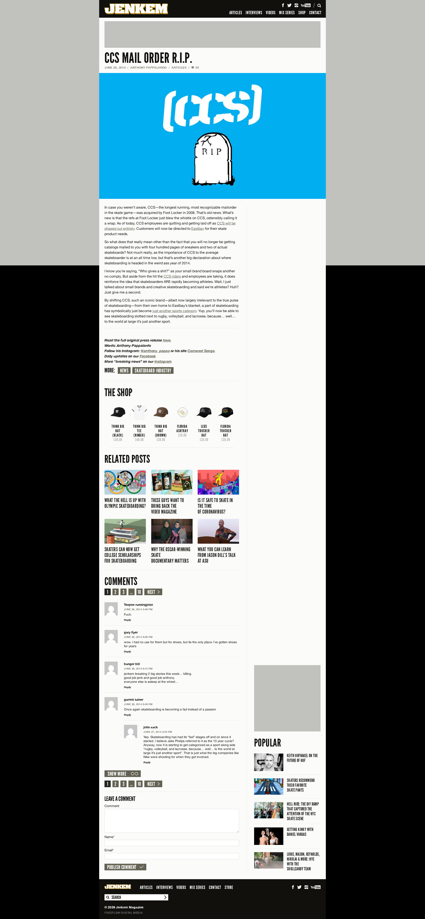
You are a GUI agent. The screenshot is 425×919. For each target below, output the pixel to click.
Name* (109, 837)
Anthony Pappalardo (148, 67)
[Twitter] (289, 5)
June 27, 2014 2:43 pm (157, 731)
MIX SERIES (287, 12)
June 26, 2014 (115, 67)
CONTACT (315, 12)
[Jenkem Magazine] (136, 9)
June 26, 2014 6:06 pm (138, 636)
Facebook (148, 356)
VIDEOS (271, 12)
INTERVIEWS (254, 12)
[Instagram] (296, 5)
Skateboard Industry (153, 371)
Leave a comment (119, 798)
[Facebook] (283, 5)
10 (139, 592)
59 (195, 67)
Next (151, 592)
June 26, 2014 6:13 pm (138, 668)
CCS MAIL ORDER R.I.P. (148, 58)
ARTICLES (235, 12)
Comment (112, 806)
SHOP (302, 12)
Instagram (163, 361)
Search (107, 897)
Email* (109, 850)
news (124, 371)
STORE (229, 887)
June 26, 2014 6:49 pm (138, 704)
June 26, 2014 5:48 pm (138, 609)
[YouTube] (306, 5)
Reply (127, 620)
